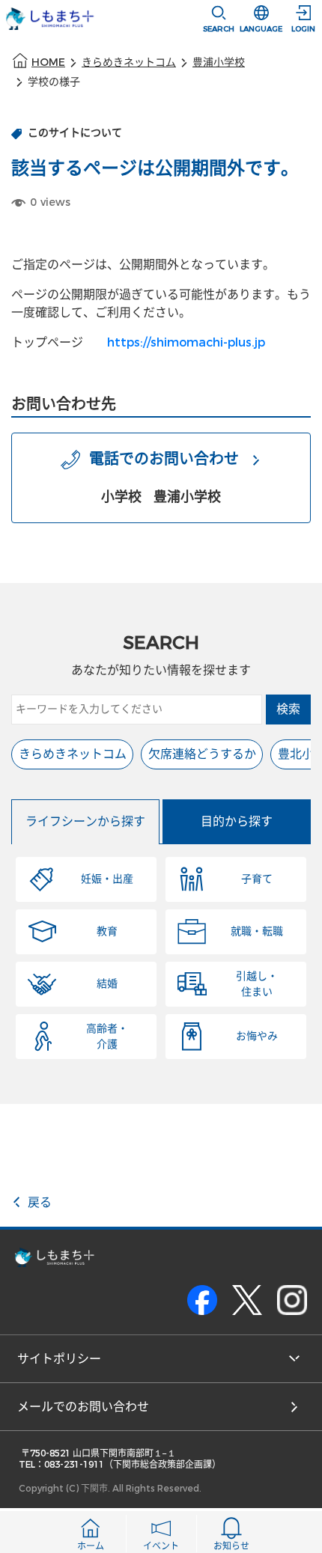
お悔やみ (257, 1036)
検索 (288, 709)
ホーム (90, 1546)
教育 (107, 931)
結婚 (107, 984)
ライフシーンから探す (85, 821)
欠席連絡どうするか (202, 754)
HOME (48, 62)
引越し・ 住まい (257, 984)
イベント (161, 1546)
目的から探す (237, 821)
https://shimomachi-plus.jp (186, 342)
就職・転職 (257, 931)
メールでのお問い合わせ (83, 1407)
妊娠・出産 (107, 879)
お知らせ (231, 1546)
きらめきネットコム (129, 62)
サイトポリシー (59, 1359)
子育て (257, 879)
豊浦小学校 (218, 62)
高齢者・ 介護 (107, 1037)
